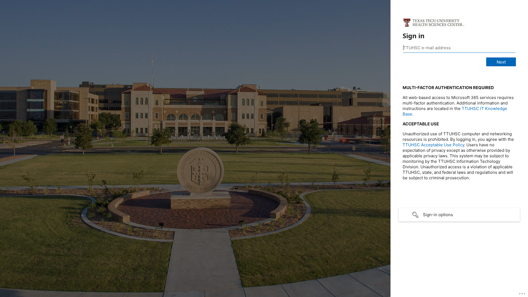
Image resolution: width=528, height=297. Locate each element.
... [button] (522, 292)
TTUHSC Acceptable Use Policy (433, 144)
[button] (459, 214)
